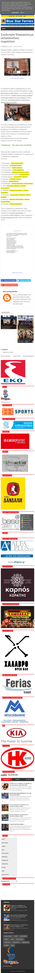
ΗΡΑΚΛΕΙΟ (4, 857)
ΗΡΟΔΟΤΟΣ (5, 860)
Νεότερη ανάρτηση (5, 356)
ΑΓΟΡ (3, 839)
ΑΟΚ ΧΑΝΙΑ (5, 842)
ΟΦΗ (3, 871)
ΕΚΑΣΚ (3, 846)
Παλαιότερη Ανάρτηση (28, 356)
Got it (22, 12)
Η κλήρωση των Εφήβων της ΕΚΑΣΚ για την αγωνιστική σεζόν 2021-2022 (18, 907)
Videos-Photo (5, 874)
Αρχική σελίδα (16, 356)
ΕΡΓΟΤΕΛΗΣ (5, 853)
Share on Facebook (10, 280)
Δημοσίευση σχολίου (8, 352)
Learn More (15, 12)
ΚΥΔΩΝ (4, 867)
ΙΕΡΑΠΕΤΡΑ (5, 864)
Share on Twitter (25, 280)
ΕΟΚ (3, 850)
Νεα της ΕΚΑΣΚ (18, 46)
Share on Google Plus (10, 285)
